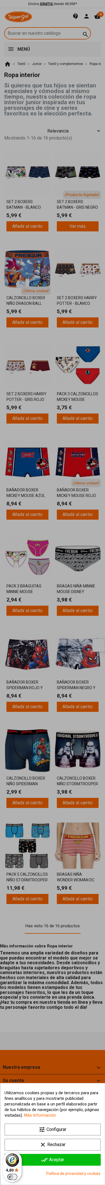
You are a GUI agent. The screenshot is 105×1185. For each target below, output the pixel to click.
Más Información (40, 1115)
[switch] (12, 1177)
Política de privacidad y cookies (73, 1173)
